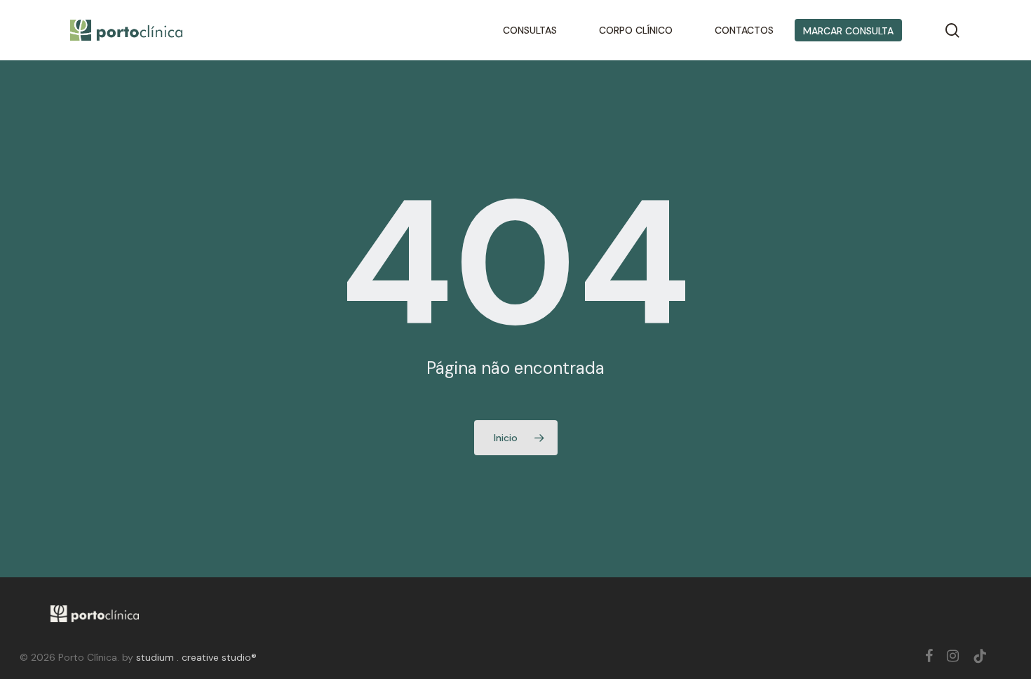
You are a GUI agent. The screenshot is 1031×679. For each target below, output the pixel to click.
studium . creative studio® (196, 657)
